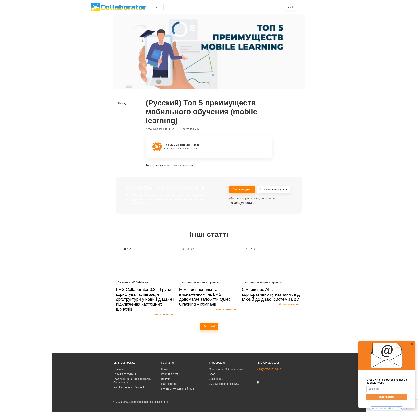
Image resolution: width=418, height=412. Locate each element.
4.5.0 (264, 7)
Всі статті (209, 326)
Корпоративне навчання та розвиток (174, 165)
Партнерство (169, 383)
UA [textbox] (157, 6)
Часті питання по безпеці (128, 387)
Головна (118, 369)
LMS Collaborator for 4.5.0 (224, 383)
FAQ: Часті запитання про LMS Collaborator (132, 381)
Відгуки (165, 379)
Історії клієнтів (192, 7)
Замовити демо (242, 189)
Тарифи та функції (227, 7)
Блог (256, 7)
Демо (289, 7)
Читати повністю (163, 314)
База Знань (216, 379)
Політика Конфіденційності (177, 388)
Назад (122, 103)
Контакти (166, 369)
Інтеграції (245, 7)
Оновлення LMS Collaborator (133, 282)
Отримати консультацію (273, 189)
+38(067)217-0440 (313, 7)
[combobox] (159, 7)
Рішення (208, 7)
